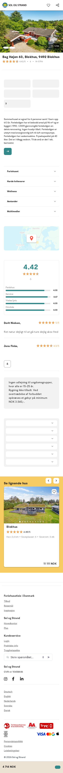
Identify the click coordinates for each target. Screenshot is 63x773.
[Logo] (13, 5)
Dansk (7, 710)
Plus (6, 628)
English (7, 696)
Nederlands (10, 701)
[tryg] (47, 728)
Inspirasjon (9, 610)
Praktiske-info (11, 645)
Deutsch (8, 691)
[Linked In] (23, 678)
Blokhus (11, 527)
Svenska (8, 705)
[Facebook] (15, 678)
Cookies (8, 746)
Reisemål (8, 605)
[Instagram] (7, 678)
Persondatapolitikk (13, 741)
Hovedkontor (10, 623)
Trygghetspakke (12, 650)
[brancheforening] (15, 728)
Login (6, 641)
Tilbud (7, 601)
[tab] (20, 522)
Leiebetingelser (11, 750)
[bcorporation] (6, 736)
